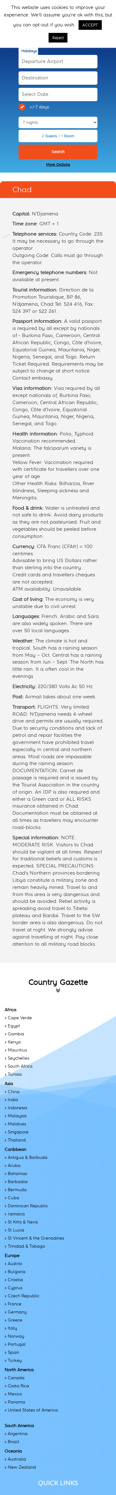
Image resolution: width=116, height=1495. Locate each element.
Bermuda (17, 1189)
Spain (13, 1352)
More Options (58, 164)
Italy (12, 1328)
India (13, 1099)
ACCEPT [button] (90, 25)
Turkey (15, 1360)
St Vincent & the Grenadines (36, 1238)
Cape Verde (20, 1017)
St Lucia (16, 1229)
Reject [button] (58, 37)
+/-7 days (39, 106)
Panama (16, 1401)
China (13, 1091)
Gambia (16, 1033)
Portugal (17, 1344)
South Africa (20, 1066)
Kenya (14, 1041)
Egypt (14, 1025)
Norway (16, 1336)
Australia (17, 1459)
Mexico (15, 1393)
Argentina (18, 1433)
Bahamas (17, 1173)
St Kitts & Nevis (23, 1221)
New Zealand (22, 1467)
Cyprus (15, 1287)
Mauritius (17, 1049)
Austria (15, 1263)
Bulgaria (16, 1271)
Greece (15, 1319)
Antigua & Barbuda (27, 1157)
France (14, 1303)
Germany (17, 1311)
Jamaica (16, 1213)
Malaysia (17, 1115)
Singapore (18, 1131)
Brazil (13, 1441)
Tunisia (15, 1074)
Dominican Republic (28, 1205)
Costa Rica (18, 1385)
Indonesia (17, 1107)
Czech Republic (23, 1295)
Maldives (17, 1123)
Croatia (15, 1279)
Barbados (18, 1181)
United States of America (33, 1409)
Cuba (13, 1197)
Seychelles (18, 1058)
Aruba (14, 1165)
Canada (16, 1377)
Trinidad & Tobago (26, 1246)
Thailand (17, 1139)
